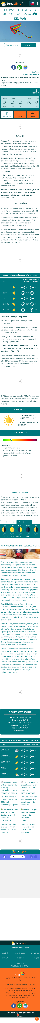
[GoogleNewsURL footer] (25, 1005)
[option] (7, 115)
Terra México (34, 953)
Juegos (36, 957)
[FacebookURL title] (13, 67)
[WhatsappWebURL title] (19, 67)
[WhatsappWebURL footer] (19, 1005)
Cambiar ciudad (12, 45)
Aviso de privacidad (20, 984)
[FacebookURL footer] (13, 1005)
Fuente (31, 74)
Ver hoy (28, 45)
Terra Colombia (20, 953)
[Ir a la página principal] (12, 3)
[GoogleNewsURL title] (25, 67)
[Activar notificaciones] (37, 1019)
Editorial (25, 966)
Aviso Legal (9, 984)
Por (35, 72)
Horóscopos (20, 957)
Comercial (15, 966)
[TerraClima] (32, 3)
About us (31, 984)
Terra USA (4, 957)
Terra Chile (5, 953)
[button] (37, 3)
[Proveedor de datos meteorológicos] (20, 1015)
